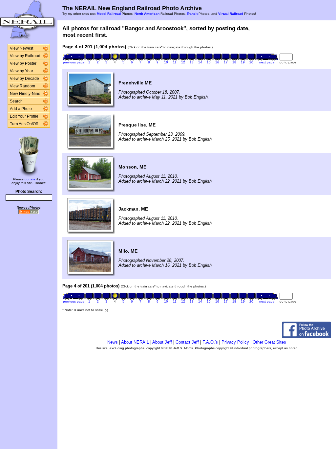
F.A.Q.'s (210, 342)
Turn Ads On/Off (24, 124)
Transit (192, 13)
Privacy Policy (235, 342)
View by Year (21, 71)
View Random (22, 86)
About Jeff (162, 342)
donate (30, 179)
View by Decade (24, 78)
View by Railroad (25, 56)
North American (147, 13)
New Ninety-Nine (25, 94)
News (112, 342)
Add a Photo (21, 109)
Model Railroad (109, 13)
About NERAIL (135, 342)
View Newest (21, 48)
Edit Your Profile (24, 116)
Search (16, 101)
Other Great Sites (269, 342)
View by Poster (23, 63)
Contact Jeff (187, 342)
